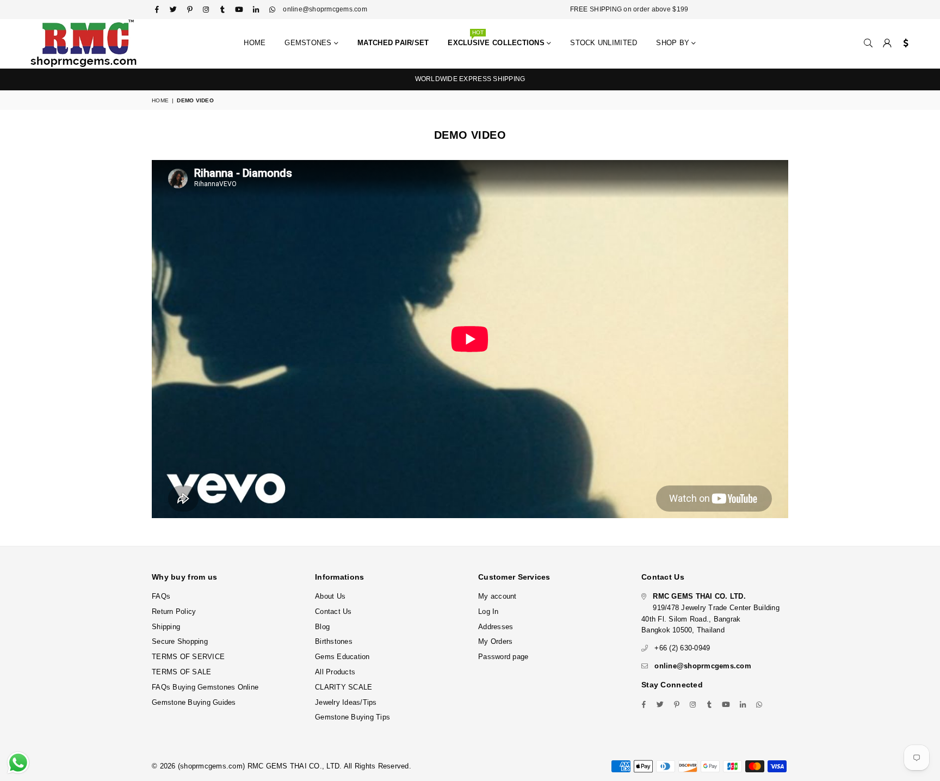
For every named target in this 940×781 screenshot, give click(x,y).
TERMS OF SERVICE (188, 657)
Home (254, 43)
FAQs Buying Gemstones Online (205, 687)
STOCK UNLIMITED (603, 43)
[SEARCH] (868, 43)
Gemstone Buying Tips (352, 717)
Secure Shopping (180, 641)
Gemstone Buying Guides (194, 702)
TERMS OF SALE (181, 672)
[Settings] (903, 43)
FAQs (161, 596)
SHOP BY (673, 43)
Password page (503, 657)
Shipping (166, 627)
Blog (322, 627)
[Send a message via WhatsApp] (18, 763)
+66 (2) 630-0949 (682, 648)
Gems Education (342, 657)
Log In (488, 611)
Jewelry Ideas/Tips (346, 702)
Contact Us (333, 611)
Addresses (495, 627)
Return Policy (174, 611)
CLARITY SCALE (343, 687)
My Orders (495, 641)
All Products (335, 672)
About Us (330, 596)
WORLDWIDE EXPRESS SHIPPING (470, 79)
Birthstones (333, 641)
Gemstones (309, 43)
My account (497, 596)
